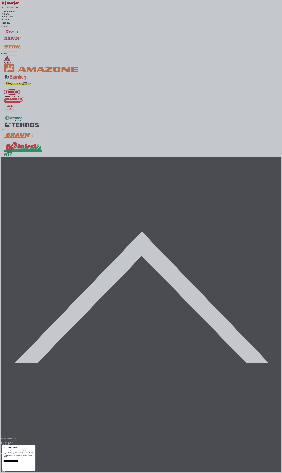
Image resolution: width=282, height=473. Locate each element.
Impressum (15, 468)
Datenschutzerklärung (8, 468)
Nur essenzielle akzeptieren (26, 461)
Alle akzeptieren (11, 461)
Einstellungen (19, 465)
